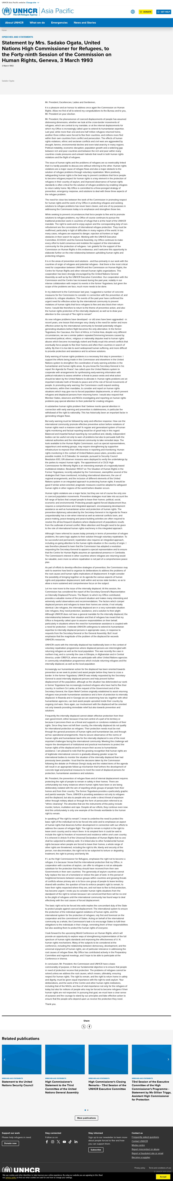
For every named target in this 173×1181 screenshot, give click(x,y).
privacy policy (11, 1178)
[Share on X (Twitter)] (83, 1026)
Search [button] (125, 12)
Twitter (58, 1141)
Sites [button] (133, 12)
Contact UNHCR (140, 1141)
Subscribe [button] (96, 1149)
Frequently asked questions (145, 1137)
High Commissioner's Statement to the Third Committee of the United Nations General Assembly (62, 1087)
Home (4, 30)
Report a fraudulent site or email (147, 1153)
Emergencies (59, 23)
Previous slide (4, 1059)
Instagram (52, 1141)
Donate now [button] (10, 1143)
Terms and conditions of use (160, 1168)
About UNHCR (14, 23)
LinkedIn (76, 1141)
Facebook (47, 1141)
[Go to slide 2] (88, 1110)
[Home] (19, 11)
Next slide (168, 1059)
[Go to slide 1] (86, 1110)
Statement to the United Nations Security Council (17, 1083)
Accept (163, 1177)
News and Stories (85, 23)
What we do (37, 23)
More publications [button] (86, 1118)
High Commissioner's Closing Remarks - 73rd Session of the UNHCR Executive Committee (107, 1085)
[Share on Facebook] (89, 1026)
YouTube (64, 1141)
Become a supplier (141, 1157)
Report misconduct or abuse (145, 1149)
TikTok (70, 1141)
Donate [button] (147, 11)
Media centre (138, 1145)
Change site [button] (31, 2)
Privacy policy (139, 1168)
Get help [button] (165, 11)
